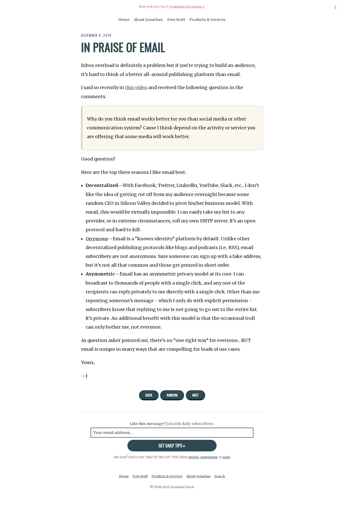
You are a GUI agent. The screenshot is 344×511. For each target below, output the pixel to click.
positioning (208, 457)
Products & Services (207, 19)
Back (149, 395)
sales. (226, 457)
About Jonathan (148, 19)
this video (136, 87)
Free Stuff (176, 19)
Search (219, 476)
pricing (193, 457)
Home (123, 19)
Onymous (97, 239)
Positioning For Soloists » (187, 6)
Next (195, 395)
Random (172, 395)
